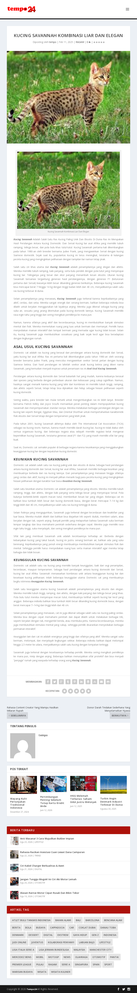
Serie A (66, 964)
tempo (52, 42)
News (67, 957)
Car (71, 927)
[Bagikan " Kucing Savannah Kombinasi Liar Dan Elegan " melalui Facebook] (48, 681)
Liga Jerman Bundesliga (54, 949)
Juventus (37, 942)
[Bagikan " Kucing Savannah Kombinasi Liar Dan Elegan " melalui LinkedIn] (81, 681)
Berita (16, 927)
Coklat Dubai (87, 927)
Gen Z (95, 935)
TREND (38, 855)
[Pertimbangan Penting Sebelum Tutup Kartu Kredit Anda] (53, 784)
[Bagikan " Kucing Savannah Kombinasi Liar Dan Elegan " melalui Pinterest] (74, 681)
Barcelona (92, 920)
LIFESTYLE (39, 842)
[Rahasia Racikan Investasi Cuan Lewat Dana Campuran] (14, 854)
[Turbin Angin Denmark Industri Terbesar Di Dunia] (113, 785)
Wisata (41, 971)
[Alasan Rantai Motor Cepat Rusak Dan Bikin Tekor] (14, 895)
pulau (40, 964)
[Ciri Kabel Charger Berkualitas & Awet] (14, 868)
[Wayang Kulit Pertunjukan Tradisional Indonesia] (23, 785)
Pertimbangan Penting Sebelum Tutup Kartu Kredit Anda (52, 801)
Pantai (114, 957)
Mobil (39, 957)
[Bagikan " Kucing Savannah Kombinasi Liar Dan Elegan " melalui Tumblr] (68, 681)
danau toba (108, 927)
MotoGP (53, 957)
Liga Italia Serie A (23, 949)
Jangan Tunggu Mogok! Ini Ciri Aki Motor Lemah (48, 879)
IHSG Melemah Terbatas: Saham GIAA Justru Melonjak (83, 798)
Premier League (21, 964)
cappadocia (57, 927)
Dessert (34, 935)
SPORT (108, 964)
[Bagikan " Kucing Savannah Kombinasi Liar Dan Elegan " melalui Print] (108, 681)
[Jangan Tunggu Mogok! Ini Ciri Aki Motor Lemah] (14, 881)
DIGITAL (38, 869)
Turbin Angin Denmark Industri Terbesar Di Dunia (111, 801)
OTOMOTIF (40, 882)
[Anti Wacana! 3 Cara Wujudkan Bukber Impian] (14, 841)
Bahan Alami (63, 920)
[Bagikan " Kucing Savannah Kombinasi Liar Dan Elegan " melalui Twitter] (54, 681)
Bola (28, 927)
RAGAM (80, 42)
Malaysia (79, 949)
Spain (96, 964)
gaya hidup (80, 935)
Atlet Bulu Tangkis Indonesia (31, 920)
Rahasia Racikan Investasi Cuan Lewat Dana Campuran (52, 852)
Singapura (81, 964)
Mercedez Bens (21, 957)
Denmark (18, 935)
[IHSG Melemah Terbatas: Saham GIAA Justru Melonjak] (83, 783)
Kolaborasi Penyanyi (61, 942)
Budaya (40, 927)
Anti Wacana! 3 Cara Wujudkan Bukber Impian (47, 838)
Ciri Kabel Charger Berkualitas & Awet (42, 865)
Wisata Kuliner (60, 971)
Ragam (52, 964)
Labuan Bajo (87, 942)
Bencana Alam (113, 920)
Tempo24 (32, 989)
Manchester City (100, 949)
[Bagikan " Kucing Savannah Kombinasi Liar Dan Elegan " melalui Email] (101, 681)
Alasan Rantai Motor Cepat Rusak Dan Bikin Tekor (49, 892)
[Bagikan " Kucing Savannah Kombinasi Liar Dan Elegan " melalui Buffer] (88, 681)
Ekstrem (62, 935)
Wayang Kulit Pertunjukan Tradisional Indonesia (18, 803)
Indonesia (110, 935)
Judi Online (19, 942)
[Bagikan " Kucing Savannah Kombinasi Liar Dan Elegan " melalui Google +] (61, 681)
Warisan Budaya (22, 971)
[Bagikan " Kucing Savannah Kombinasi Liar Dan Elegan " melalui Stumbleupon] (94, 681)
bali (78, 920)
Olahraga (81, 957)
